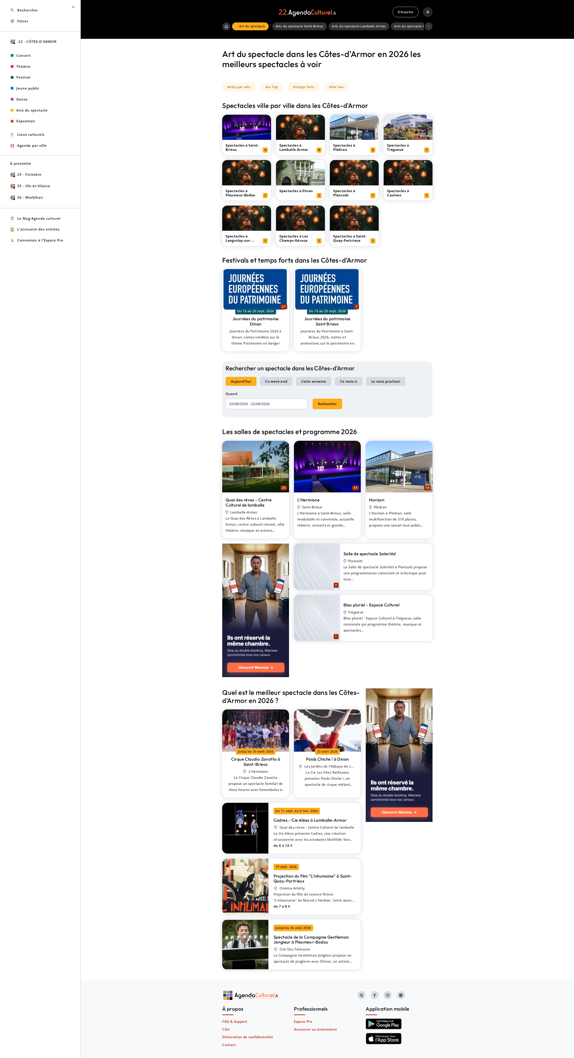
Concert (23, 55)
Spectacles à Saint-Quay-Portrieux (350, 238)
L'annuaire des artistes (35, 229)
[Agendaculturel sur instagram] (388, 995)
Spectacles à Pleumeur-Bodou (240, 193)
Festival (23, 77)
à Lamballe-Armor (310, 820)
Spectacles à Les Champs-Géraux (293, 238)
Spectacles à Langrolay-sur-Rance (238, 240)
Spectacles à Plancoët (344, 193)
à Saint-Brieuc (255, 761)
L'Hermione (308, 500)
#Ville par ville (238, 87)
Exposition (25, 121)
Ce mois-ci (348, 381)
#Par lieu (336, 87)
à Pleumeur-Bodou (311, 939)
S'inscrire (405, 12)
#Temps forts (303, 87)
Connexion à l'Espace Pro (36, 240)
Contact (229, 1045)
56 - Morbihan (30, 197)
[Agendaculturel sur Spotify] (401, 995)
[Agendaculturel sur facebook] (375, 995)
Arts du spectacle (32, 110)
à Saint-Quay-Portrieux (313, 878)
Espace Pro (303, 1021)
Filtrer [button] (19, 21)
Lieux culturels (27, 134)
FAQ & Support (234, 1021)
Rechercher (327, 404)
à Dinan (327, 759)
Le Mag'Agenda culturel (35, 218)
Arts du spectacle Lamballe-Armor (359, 26)
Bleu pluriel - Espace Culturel (371, 605)
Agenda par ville (28, 145)
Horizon (376, 500)
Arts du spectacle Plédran (414, 26)
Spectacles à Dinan (296, 191)
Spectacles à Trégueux (398, 147)
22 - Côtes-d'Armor (37, 41)
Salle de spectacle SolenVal (370, 553)
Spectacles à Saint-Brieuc (242, 147)
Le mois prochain (385, 381)
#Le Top (271, 87)
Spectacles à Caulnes (398, 193)
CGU (226, 1029)
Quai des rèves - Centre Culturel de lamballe (249, 502)
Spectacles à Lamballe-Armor (293, 147)
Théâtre (23, 66)
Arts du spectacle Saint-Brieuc (300, 26)
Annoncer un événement (315, 1029)
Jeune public (27, 88)
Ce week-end (276, 381)
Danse (22, 99)
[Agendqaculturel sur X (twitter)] (361, 995)
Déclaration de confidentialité (247, 1037)
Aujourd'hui (241, 381)
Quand (231, 393)
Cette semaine (313, 381)
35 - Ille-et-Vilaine (33, 186)
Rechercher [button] (24, 10)
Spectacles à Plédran (344, 147)
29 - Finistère (29, 174)
